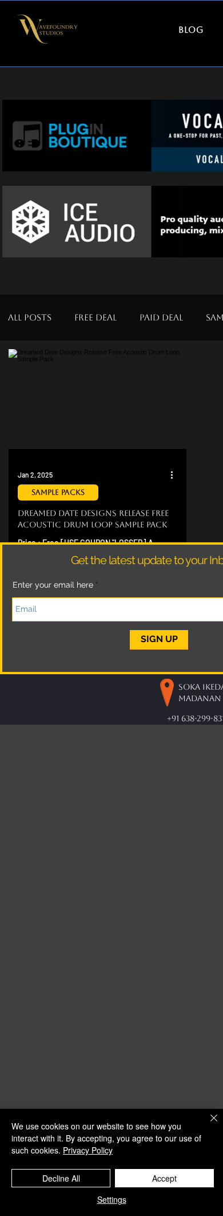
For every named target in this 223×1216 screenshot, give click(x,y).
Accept (164, 1178)
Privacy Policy (88, 1150)
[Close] (207, 1125)
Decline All (61, 1178)
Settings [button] (111, 1199)
